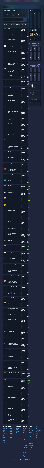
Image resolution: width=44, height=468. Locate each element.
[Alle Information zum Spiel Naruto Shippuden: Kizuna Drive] (5, 146)
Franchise (32, 27)
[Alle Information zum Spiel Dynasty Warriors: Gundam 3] (5, 414)
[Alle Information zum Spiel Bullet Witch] (5, 106)
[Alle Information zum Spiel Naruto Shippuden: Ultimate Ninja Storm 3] (5, 343)
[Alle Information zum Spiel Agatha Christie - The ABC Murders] (5, 372)
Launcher (35, 25)
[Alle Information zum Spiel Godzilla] (5, 221)
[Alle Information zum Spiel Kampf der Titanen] (5, 87)
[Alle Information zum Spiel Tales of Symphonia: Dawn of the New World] (5, 292)
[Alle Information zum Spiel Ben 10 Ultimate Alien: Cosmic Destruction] (5, 227)
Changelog (12, 433)
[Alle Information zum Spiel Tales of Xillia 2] (5, 174)
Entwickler (36, 21)
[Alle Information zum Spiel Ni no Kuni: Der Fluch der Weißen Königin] (5, 419)
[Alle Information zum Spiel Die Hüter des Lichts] (5, 39)
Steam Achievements (19, 432)
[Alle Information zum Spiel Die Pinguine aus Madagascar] (5, 94)
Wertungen (40, 19)
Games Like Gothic (25, 452)
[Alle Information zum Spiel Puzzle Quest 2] (5, 240)
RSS (4, 437)
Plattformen (36, 23)
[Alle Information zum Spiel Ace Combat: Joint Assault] (5, 57)
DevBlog (11, 428)
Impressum (38, 437)
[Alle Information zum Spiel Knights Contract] (5, 157)
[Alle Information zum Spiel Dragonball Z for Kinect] (5, 361)
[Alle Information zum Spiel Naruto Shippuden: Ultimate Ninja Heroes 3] (5, 281)
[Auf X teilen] (24, 19)
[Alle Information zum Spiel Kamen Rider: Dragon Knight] (5, 117)
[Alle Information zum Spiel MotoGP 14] (5, 185)
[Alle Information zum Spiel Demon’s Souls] (5, 139)
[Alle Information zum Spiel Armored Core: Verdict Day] (5, 163)
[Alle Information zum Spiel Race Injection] (5, 192)
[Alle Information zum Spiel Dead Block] (5, 356)
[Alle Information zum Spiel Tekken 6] (5, 75)
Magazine (39, 23)
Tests (31, 15)
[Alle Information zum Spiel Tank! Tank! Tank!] (5, 34)
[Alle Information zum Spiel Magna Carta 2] (5, 408)
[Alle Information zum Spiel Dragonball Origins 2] (5, 51)
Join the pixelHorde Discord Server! (37, 34)
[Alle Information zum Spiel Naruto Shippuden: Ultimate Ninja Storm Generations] (5, 68)
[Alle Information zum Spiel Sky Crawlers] (5, 123)
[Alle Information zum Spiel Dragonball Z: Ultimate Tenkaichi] (5, 367)
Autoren (39, 27)
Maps (35, 17)
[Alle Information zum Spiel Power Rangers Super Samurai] (5, 397)
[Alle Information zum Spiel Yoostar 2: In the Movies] (5, 297)
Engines (31, 23)
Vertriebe (39, 21)
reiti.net (35, 48)
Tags (31, 19)
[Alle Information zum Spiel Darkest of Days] (5, 331)
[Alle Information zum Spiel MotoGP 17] (5, 245)
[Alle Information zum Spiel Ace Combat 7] (5, 198)
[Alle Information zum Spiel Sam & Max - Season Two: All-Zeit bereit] (5, 63)
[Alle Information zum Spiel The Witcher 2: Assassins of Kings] (5, 233)
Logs (11, 435)
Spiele (39, 13)
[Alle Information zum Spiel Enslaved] (5, 325)
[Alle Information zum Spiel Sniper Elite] (5, 80)
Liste (11, 7)
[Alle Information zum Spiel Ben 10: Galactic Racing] (5, 128)
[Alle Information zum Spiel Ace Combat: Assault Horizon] (5, 270)
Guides (35, 15)
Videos (39, 15)
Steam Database (18, 429)
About (37, 435)
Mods (39, 17)
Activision (32, 69)
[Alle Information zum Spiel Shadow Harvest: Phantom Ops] (5, 252)
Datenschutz (38, 439)
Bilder (31, 17)
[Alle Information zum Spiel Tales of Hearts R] (5, 258)
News (31, 13)
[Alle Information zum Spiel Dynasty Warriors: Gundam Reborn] (5, 100)
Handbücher (36, 27)
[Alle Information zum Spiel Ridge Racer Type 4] (5, 319)
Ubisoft (31, 78)
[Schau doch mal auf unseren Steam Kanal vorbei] (33, 30)
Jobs (36, 428)
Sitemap (5, 433)
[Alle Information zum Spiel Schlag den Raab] (5, 314)
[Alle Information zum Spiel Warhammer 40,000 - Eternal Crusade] (5, 169)
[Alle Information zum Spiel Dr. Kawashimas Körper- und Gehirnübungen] (5, 308)
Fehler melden (11, 431)
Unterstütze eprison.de (38, 431)
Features (12, 437)
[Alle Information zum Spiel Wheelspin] (5, 403)
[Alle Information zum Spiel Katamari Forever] (5, 210)
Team (37, 433)
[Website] (13, 15)
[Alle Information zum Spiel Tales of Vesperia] (5, 392)
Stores (31, 25)
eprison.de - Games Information (22, 0)
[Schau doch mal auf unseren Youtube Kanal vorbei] (36, 30)
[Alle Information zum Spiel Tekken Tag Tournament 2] (5, 275)
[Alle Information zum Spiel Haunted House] (5, 379)
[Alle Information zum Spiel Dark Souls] (5, 349)
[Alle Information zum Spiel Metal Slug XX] (5, 134)
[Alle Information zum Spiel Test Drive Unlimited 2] (5, 303)
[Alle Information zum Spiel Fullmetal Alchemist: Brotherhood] (5, 337)
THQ (31, 73)
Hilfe (4, 435)
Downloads (36, 19)
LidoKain (35, 87)
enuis (30, 459)
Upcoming (36, 13)
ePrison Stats (5, 439)
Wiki (31, 21)
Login (4, 442)
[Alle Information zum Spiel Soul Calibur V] (5, 386)
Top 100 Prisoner (5, 431)
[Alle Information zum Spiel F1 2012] (5, 180)
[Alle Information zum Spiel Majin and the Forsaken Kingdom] (5, 111)
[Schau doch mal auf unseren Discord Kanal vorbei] (30, 30)
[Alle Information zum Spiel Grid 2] (5, 28)
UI (10, 439)
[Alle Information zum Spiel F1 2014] (5, 205)
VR (38, 25)
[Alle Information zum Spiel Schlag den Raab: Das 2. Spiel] (5, 264)
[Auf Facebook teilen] (26, 19)
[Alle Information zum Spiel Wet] (5, 216)
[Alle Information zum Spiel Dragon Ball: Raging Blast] (5, 286)
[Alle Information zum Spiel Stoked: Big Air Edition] (5, 46)
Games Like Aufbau (24, 455)
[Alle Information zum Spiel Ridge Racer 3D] (5, 151)
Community (5, 428)
